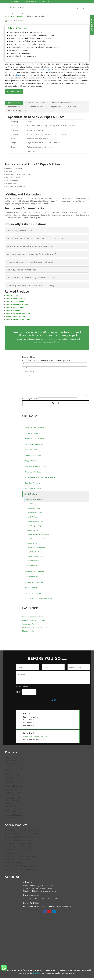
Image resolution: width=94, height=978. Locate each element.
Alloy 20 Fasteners (33, 530)
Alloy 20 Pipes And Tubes (34, 499)
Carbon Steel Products (34, 582)
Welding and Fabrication (18, 50)
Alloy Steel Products (33, 488)
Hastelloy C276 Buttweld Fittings (18, 859)
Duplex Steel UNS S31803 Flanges (19, 837)
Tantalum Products (32, 483)
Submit (55, 403)
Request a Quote (14, 91)
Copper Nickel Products (34, 571)
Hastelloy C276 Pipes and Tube (18, 850)
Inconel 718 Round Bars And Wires (38, 599)
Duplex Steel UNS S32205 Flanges (19, 840)
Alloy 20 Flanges (32, 504)
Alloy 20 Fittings (32, 517)
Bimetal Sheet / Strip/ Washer (33, 620)
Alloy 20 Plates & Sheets (34, 513)
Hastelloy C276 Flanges (14, 853)
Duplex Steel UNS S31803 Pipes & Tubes (22, 834)
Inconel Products (31, 566)
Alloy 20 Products (30, 494)
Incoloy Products (31, 577)
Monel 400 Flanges (13, 789)
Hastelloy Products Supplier (36, 466)
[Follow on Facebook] (45, 911)
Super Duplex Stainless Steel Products (40, 477)
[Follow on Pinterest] (49, 911)
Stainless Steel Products (34, 428)
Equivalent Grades (15, 106)
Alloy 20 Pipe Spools (33, 552)
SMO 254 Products (32, 433)
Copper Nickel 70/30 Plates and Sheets (21, 869)
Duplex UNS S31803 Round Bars (18, 843)
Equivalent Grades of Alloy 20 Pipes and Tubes (27, 41)
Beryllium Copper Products (35, 593)
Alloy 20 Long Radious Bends (36, 548)
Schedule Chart (36, 106)
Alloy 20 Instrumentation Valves (37, 539)
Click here (37, 973)
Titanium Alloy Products (34, 439)
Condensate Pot (28, 624)
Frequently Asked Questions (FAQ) (22, 56)
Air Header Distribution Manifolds (35, 627)
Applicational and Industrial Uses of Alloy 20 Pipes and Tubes (33, 47)
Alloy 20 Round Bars (33, 508)
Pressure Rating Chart (17, 110)
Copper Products (31, 461)
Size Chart (72, 106)
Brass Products (31, 450)
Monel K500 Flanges (13, 786)
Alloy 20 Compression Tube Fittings (38, 534)
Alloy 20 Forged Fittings (34, 526)
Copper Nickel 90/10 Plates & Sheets (20, 866)
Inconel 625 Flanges (13, 863)
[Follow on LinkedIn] (54, 911)
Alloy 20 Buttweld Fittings (35, 521)
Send (53, 699)
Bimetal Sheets (28, 631)
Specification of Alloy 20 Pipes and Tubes (25, 32)
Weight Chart (55, 106)
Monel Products (31, 588)
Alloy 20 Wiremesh (33, 561)
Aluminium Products (33, 472)
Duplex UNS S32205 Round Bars (18, 846)
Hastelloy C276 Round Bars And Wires (21, 856)
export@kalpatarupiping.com (35, 737)
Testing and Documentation (20, 53)
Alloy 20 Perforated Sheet (35, 556)
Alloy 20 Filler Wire (32, 543)
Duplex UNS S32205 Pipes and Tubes (20, 830)
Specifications (14, 103)
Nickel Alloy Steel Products (35, 444)
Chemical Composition (36, 103)
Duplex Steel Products (34, 455)
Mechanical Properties (61, 103)
